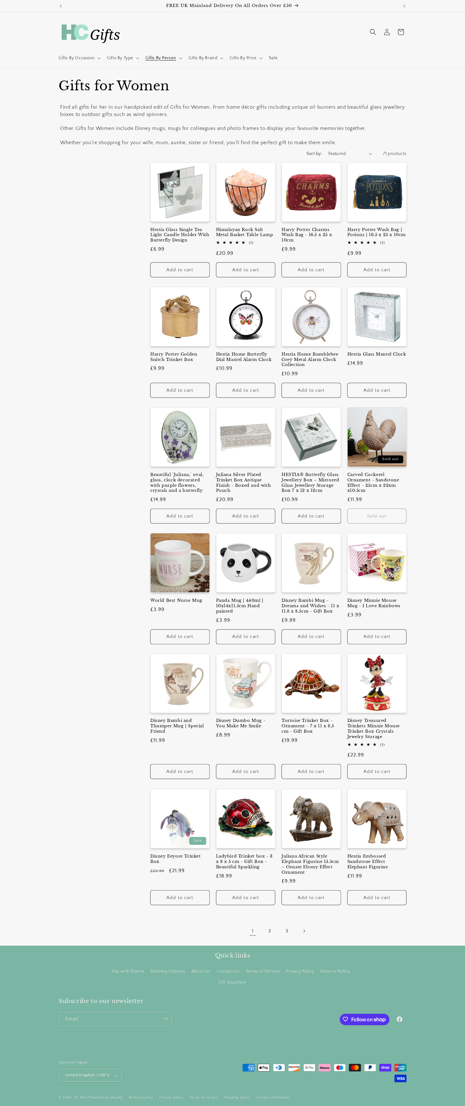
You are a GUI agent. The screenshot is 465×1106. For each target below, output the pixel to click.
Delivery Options (168, 971)
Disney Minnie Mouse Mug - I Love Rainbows (374, 603)
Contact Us (228, 971)
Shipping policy (237, 1097)
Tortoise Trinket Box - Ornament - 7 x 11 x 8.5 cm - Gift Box (308, 726)
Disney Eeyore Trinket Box (175, 858)
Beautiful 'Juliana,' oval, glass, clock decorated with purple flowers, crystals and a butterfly (177, 482)
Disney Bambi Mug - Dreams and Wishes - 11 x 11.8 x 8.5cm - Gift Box (310, 606)
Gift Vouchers (232, 982)
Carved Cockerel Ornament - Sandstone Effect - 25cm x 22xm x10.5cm (373, 482)
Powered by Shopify (106, 1098)
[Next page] (304, 931)
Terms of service (204, 1097)
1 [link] (253, 931)
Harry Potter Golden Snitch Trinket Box (173, 356)
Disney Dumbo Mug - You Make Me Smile (241, 723)
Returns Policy (335, 971)
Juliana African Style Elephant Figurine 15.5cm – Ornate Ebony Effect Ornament (310, 864)
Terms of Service (263, 971)
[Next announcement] (404, 6)
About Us (201, 971)
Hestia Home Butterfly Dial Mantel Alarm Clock (244, 356)
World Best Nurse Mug (176, 600)
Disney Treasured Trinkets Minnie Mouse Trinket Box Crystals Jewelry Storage (373, 729)
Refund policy (141, 1097)
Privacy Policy (300, 971)
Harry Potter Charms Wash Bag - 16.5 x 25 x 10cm (307, 235)
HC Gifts (81, 1098)
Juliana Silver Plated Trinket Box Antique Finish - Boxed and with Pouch (243, 482)
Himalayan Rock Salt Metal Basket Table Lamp (244, 232)
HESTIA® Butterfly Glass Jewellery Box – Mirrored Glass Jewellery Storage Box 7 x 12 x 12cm (310, 482)
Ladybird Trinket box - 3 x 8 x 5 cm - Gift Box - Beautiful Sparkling (244, 861)
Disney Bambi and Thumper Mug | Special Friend (177, 726)
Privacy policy (171, 1097)
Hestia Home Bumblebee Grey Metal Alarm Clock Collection (310, 359)
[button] (79, 58)
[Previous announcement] (61, 6)
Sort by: (314, 153)
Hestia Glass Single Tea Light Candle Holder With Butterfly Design (179, 235)
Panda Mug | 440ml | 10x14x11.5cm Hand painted (240, 606)
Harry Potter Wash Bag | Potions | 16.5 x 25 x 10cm (376, 232)
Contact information (273, 1097)
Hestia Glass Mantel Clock (376, 354)
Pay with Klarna (128, 971)
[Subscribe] (165, 1018)
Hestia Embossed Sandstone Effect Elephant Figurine (367, 861)
